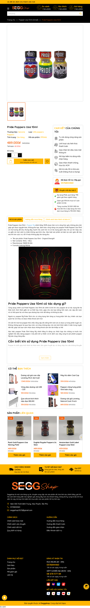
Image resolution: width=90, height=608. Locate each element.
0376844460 (67, 182)
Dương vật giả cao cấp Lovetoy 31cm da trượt (30, 376)
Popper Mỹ (31, 225)
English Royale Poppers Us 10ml (45, 443)
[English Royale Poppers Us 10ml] (45, 428)
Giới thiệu (10, 565)
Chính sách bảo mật (15, 521)
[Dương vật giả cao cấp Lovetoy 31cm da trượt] (13, 378)
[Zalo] (58, 593)
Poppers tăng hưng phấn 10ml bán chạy (70, 388)
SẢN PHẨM (20, 412)
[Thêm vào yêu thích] (47, 161)
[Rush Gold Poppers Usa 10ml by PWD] (19, 428)
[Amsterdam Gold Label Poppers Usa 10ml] (71, 428)
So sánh (3, 607)
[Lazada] (53, 584)
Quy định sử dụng (14, 530)
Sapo (64, 603)
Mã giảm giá (12, 572)
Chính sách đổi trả (14, 527)
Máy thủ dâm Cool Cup (69, 375)
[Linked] (68, 593)
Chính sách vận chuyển (16, 524)
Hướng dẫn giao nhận (55, 527)
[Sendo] (63, 584)
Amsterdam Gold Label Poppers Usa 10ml (69, 443)
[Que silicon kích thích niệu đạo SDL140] (13, 402)
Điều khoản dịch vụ (54, 530)
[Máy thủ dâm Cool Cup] (53, 378)
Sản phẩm (11, 568)
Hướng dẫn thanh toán (56, 524)
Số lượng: (10, 151)
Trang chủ (11, 562)
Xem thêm (45, 358)
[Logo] (20, 8)
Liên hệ (10, 575)
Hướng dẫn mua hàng (55, 521)
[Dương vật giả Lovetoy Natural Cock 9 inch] (53, 402)
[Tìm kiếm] (80, 13)
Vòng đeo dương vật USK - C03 (31, 388)
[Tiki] (58, 584)
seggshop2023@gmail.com (21, 510)
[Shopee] (48, 584)
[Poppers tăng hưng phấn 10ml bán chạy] (53, 390)
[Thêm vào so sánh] (29, 422)
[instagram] (53, 593)
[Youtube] (63, 593)
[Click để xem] (45, 63)
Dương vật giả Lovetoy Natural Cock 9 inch (70, 400)
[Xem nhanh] (29, 426)
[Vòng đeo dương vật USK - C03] (13, 390)
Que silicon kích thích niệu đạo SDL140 (30, 400)
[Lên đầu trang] (85, 595)
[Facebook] (48, 593)
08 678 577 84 (54, 573)
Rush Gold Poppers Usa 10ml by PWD (18, 443)
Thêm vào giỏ (19, 455)
